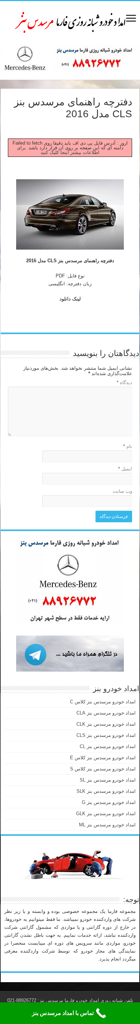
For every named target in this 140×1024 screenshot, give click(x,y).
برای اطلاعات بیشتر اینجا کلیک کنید (58, 150)
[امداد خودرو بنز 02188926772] (70, 21)
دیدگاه (124, 382)
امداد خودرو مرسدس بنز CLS (106, 735)
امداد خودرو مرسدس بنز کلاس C (103, 701)
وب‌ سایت (122, 491)
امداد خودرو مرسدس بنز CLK (106, 724)
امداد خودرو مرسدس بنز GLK (106, 813)
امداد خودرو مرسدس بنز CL (108, 746)
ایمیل (125, 468)
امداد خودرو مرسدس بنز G (109, 802)
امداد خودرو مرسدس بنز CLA (106, 713)
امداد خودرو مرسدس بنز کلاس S (103, 769)
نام (127, 446)
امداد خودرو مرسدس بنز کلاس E (103, 757)
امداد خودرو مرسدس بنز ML (107, 824)
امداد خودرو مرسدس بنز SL (108, 780)
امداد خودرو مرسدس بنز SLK (106, 791)
